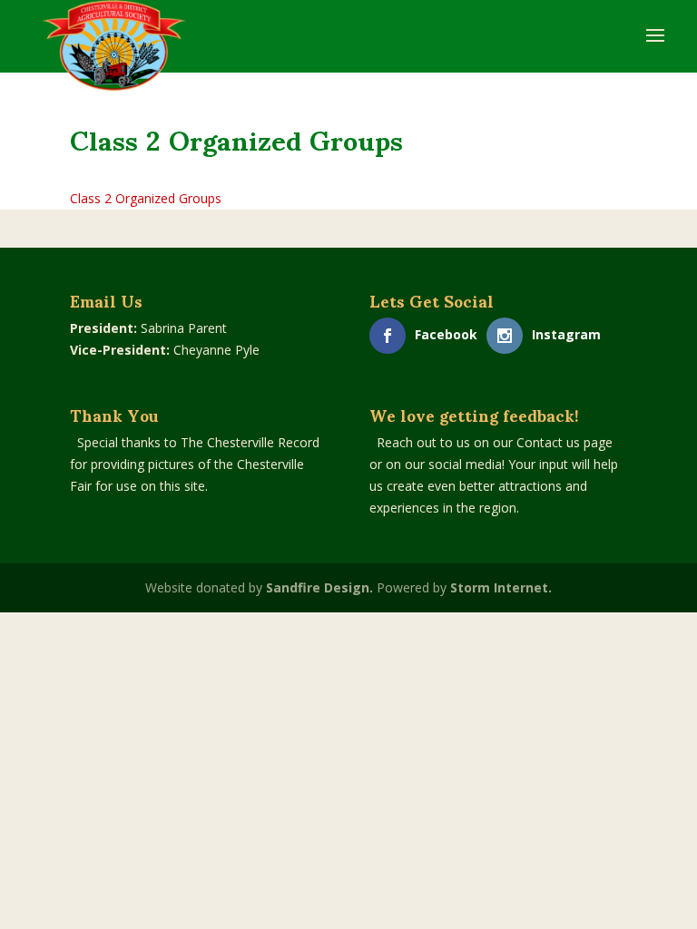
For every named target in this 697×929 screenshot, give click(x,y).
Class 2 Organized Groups (145, 198)
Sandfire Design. (319, 587)
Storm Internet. (501, 587)
